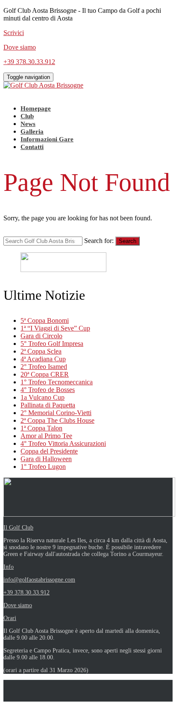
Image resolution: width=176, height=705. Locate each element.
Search (127, 241)
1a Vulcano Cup (43, 397)
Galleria (32, 131)
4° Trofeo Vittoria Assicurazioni (63, 443)
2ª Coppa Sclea (41, 351)
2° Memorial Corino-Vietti (56, 412)
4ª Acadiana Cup (43, 359)
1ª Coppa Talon (41, 428)
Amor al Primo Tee (46, 435)
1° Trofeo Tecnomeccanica (57, 382)
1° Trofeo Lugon (43, 466)
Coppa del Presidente (49, 451)
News (28, 123)
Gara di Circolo (41, 335)
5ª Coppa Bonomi (45, 320)
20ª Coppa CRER (45, 374)
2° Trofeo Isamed (44, 366)
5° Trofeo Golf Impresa (52, 343)
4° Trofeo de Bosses (48, 389)
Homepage (36, 108)
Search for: (99, 240)
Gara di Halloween (46, 458)
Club (27, 116)
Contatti (32, 146)
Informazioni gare (47, 139)
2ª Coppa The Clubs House (57, 420)
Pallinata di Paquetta (48, 405)
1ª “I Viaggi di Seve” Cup (55, 328)
